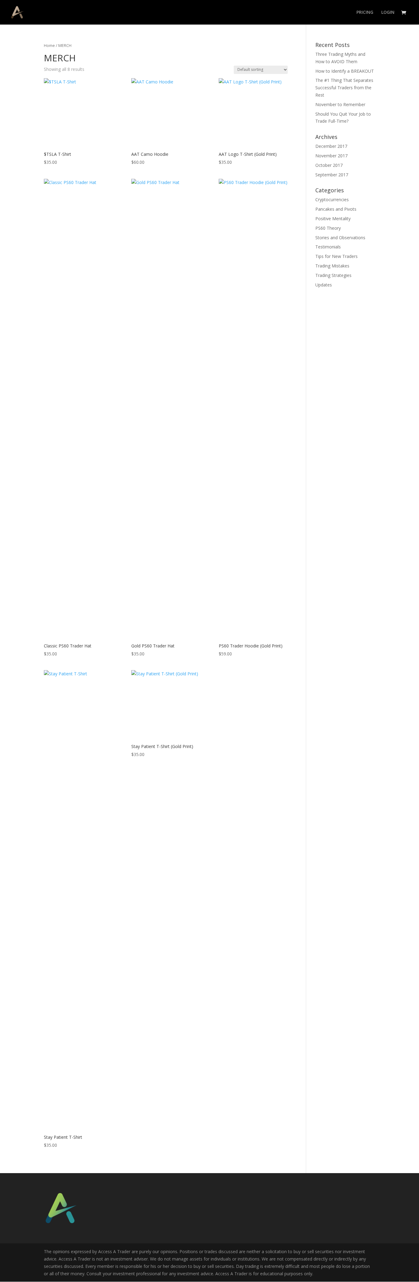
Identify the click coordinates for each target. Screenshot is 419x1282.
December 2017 (331, 146)
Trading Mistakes (332, 266)
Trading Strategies (333, 275)
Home (49, 45)
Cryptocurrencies (332, 199)
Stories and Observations (340, 237)
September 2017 (331, 175)
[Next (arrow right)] (408, 641)
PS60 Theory (328, 228)
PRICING (364, 12)
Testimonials (328, 247)
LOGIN (387, 12)
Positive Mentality (333, 218)
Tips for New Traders (336, 256)
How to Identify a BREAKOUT (344, 71)
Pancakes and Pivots (335, 209)
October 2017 (329, 165)
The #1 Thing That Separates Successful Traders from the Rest (344, 87)
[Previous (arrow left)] (10, 641)
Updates (323, 285)
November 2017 (331, 156)
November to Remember (340, 104)
